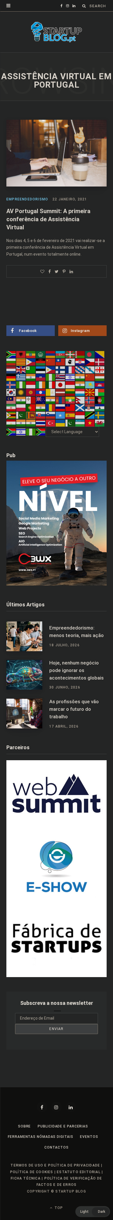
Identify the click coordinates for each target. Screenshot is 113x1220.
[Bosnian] (100, 354)
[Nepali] (80, 399)
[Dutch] (11, 369)
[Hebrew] (70, 377)
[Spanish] (70, 415)
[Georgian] (100, 369)
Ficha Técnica (26, 1178)
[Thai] (41, 422)
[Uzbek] (80, 422)
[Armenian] (51, 354)
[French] (70, 369)
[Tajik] (11, 422)
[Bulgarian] (11, 361)
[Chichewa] (41, 361)
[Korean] (11, 392)
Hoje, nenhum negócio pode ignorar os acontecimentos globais (76, 670)
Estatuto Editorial (79, 1172)
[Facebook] (42, 1107)
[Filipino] (51, 369)
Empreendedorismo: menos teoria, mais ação (76, 631)
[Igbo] (21, 384)
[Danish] (100, 361)
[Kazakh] (90, 384)
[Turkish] (51, 422)
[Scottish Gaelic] (80, 407)
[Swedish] (100, 415)
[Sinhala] (31, 415)
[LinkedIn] (71, 272)
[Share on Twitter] (57, 272)
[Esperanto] (31, 369)
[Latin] (51, 392)
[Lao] (41, 392)
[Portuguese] (31, 407)
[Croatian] (80, 361)
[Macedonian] (90, 392)
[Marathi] (51, 399)
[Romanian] (51, 407)
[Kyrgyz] (31, 392)
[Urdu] (70, 422)
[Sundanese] (80, 415)
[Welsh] (100, 422)
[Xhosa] (11, 431)
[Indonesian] (31, 384)
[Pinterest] (64, 272)
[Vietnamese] (90, 422)
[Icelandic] (11, 384)
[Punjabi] (41, 407)
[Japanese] (60, 384)
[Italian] (51, 384)
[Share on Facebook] (49, 272)
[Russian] (60, 407)
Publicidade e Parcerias (63, 1126)
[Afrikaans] (11, 354)
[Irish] (41, 384)
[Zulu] (41, 431)
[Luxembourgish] (80, 392)
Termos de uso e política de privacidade (55, 1165)
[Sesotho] (100, 407)
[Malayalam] (21, 399)
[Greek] (21, 377)
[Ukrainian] (60, 422)
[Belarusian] (80, 354)
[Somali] (60, 415)
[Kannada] (80, 384)
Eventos (89, 1137)
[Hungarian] (100, 377)
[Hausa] (51, 377)
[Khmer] (100, 384)
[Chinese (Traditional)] (60, 361)
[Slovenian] (51, 415)
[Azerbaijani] (60, 354)
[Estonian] (41, 369)
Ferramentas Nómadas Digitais (40, 1137)
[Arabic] (41, 354)
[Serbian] (90, 407)
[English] (21, 369)
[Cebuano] (31, 361)
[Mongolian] (60, 399)
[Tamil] (21, 422)
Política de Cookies (31, 1172)
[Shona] (11, 415)
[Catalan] (21, 361)
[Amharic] (31, 354)
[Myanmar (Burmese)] (70, 399)
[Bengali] (90, 354)
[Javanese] (70, 384)
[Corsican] (70, 361)
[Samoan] (70, 407)
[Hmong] (90, 377)
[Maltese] (31, 399)
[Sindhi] (21, 415)
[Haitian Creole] (41, 377)
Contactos (56, 1147)
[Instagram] (56, 1107)
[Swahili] (90, 415)
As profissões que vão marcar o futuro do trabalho (74, 709)
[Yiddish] (21, 431)
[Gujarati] (31, 377)
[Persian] (11, 407)
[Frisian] (80, 369)
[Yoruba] (31, 431)
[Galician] (90, 369)
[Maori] (41, 399)
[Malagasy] (100, 392)
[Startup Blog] (56, 32)
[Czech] (90, 361)
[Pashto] (100, 399)
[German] (11, 377)
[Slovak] (41, 415)
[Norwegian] (90, 399)
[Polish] (21, 407)
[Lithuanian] (70, 392)
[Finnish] (60, 369)
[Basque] (70, 354)
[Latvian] (60, 392)
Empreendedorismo (27, 199)
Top (58, 1208)
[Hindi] (80, 377)
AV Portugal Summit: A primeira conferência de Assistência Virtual (48, 219)
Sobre (24, 1126)
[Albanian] (21, 354)
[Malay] (11, 399)
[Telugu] (31, 422)
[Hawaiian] (60, 377)
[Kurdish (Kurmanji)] (21, 392)
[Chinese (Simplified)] (51, 361)
